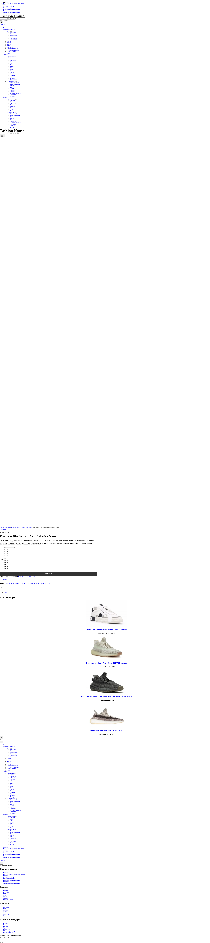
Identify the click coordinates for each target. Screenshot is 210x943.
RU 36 (6, 583)
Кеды (4, 893)
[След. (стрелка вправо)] (2, 942)
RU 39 (19, 583)
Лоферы (5, 898)
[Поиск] (1, 22)
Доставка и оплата (8, 877)
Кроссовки (29, 527)
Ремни (5, 925)
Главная (2, 527)
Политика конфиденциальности (12, 880)
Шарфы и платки (8, 932)
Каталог (7, 527)
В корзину (48, 573)
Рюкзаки (5, 926)
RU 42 (31, 583)
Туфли (5, 895)
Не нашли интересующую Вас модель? (14, 874)
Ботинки (5, 890)
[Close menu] (1, 737)
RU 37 (10, 583)
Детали (5, 579)
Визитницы (6, 929)
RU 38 (15, 583)
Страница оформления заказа (11, 883)
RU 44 (40, 583)
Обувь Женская (21, 527)
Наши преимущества (9, 878)
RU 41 (27, 583)
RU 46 (48, 583)
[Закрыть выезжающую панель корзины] (1, 863)
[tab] (106, 579)
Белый (6, 588)
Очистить (7, 571)
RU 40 (23, 583)
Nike (6, 592)
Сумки (5, 928)
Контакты (6, 881)
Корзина (5, 875)
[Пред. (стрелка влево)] (0, 942)
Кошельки (6, 923)
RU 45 (44, 583)
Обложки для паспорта (9, 931)
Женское (13, 527)
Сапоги (5, 896)
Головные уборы (8, 899)
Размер (2, 559)
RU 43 (36, 583)
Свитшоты (6, 914)
